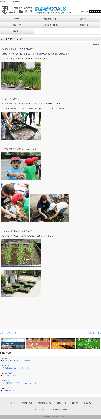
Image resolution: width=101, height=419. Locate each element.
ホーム (16, 19)
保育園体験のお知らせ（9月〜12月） (16, 368)
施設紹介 (83, 19)
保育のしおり (62, 403)
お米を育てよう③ (93, 333)
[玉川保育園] (17, 13)
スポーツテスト (8, 390)
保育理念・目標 (50, 19)
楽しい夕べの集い (9, 376)
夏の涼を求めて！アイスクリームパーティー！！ (20, 383)
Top (94, 412)
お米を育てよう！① (8, 333)
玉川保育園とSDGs (50, 25)
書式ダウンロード (41, 409)
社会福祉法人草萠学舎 (61, 409)
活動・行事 (17, 25)
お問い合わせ (17, 31)
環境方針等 (84, 25)
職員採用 (75, 403)
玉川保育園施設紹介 (44, 403)
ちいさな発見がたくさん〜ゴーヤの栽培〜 (18, 361)
